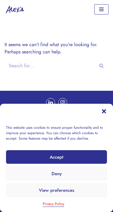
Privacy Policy (53, 204)
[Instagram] (62, 102)
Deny (57, 173)
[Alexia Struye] (17, 9)
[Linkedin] (50, 102)
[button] (104, 111)
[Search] (101, 66)
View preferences (56, 190)
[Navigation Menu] (101, 9)
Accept (56, 157)
